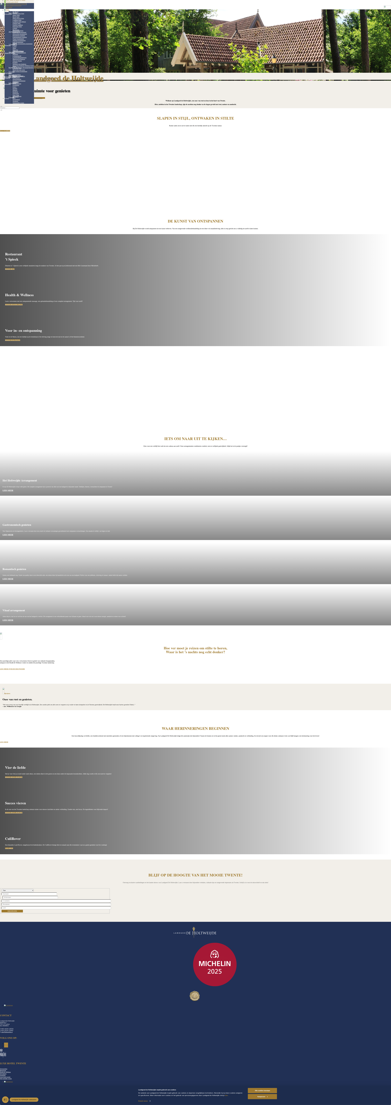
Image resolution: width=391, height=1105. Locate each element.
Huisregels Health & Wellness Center (23, 66)
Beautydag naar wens (19, 70)
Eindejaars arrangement (19, 32)
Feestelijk (7, 78)
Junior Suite (16, 15)
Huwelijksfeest (17, 79)
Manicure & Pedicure (19, 59)
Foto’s (14, 87)
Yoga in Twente (17, 61)
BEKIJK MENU (10, 269)
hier (226, 1095)
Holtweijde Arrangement (20, 34)
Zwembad (11, 72)
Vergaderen (3, 1074)
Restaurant (8, 45)
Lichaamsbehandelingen (19, 57)
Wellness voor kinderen (19, 64)
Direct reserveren (37, 98)
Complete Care (17, 68)
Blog (14, 98)
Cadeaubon (16, 82)
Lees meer (8, 490)
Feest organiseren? (18, 76)
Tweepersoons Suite (18, 13)
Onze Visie (16, 95)
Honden (15, 88)
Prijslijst (15, 62)
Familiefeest (16, 77)
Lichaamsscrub (17, 56)
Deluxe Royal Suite (18, 18)
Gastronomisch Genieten (20, 37)
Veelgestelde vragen (18, 103)
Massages (15, 54)
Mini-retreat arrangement (20, 71)
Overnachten (8, 14)
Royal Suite (16, 17)
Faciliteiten (8, 73)
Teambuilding (17, 75)
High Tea (15, 50)
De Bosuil (15, 12)
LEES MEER (9, 848)
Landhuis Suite (17, 20)
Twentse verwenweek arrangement (22, 44)
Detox (14, 66)
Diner (14, 48)
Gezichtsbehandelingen (19, 52)
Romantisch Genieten (19, 35)
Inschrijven (12, 911)
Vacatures (15, 101)
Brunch (15, 45)
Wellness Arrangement (19, 40)
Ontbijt (15, 43)
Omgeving (16, 93)
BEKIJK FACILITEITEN (12, 340)
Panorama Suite (17, 26)
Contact (7, 98)
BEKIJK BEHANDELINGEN (14, 304)
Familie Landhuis (18, 25)
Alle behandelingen (18, 51)
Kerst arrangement (18, 30)
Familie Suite (16, 23)
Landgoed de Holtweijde (67, 78)
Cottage (15, 28)
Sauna (10, 73)
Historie (15, 90)
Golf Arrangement (18, 42)
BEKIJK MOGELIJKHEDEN (13, 777)
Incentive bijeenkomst (19, 81)
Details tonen (143, 1101)
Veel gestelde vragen (6, 1078)
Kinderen (15, 92)
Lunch (14, 46)
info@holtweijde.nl (7, 1032)
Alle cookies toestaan (262, 1090)
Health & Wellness (10, 53)
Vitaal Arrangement (18, 39)
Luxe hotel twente (5, 1077)
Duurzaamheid (17, 83)
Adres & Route (17, 96)
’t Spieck (12, 44)
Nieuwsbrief (16, 99)
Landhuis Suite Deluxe (19, 22)
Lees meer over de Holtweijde (12, 669)
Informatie (8, 84)
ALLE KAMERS (5, 131)
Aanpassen (261, 1096)
